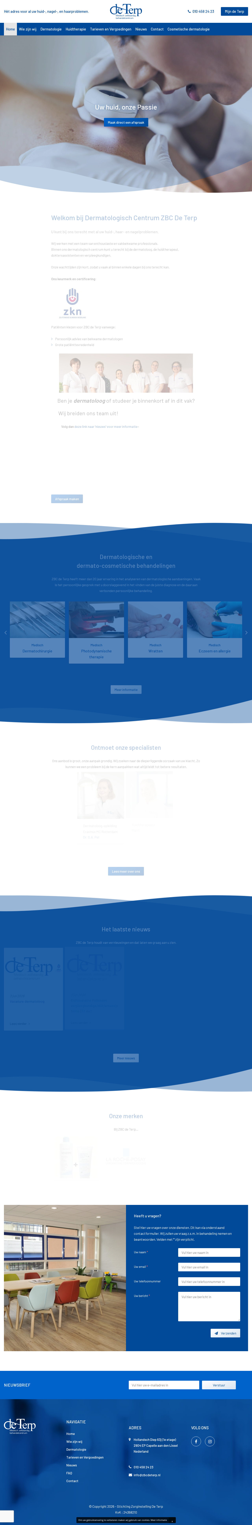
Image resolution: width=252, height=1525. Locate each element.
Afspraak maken (67, 499)
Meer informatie (159, 1520)
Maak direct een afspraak (126, 122)
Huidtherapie (76, 29)
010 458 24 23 (203, 11)
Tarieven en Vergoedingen (110, 29)
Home (10, 29)
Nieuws (141, 29)
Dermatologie (51, 29)
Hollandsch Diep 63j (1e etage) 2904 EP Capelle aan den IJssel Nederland (156, 1445)
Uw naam (141, 1252)
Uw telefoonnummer (147, 1281)
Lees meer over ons (126, 871)
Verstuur (219, 1385)
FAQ (69, 1473)
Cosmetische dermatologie (189, 29)
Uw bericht (142, 1296)
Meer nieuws (126, 1058)
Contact (157, 29)
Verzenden (228, 1333)
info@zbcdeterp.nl (147, 1475)
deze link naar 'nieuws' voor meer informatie (105, 426)
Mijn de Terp (234, 11)
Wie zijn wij (27, 29)
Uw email (141, 1266)
